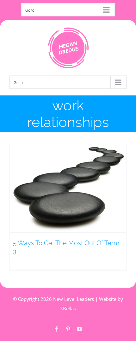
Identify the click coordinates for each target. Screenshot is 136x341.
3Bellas (68, 308)
